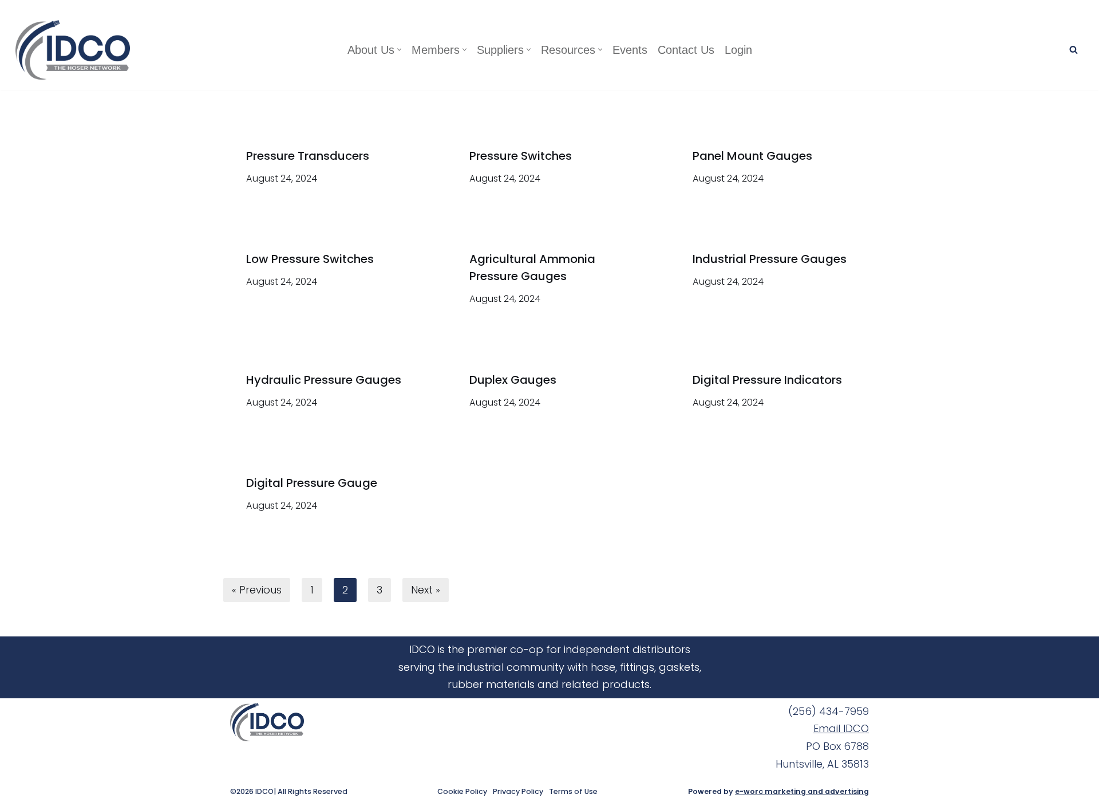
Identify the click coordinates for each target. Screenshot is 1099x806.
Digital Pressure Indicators (767, 380)
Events (629, 50)
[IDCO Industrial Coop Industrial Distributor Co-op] (75, 50)
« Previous (257, 590)
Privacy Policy (518, 792)
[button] (399, 50)
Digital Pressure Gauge (311, 483)
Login (738, 50)
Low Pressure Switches (310, 259)
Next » (425, 590)
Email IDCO (841, 728)
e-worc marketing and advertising (802, 791)
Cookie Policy (462, 792)
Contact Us (686, 50)
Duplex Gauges (512, 380)
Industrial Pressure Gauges (770, 259)
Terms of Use (573, 792)
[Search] (1073, 49)
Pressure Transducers (307, 156)
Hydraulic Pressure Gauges (323, 380)
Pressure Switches (520, 156)
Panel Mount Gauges (752, 156)
